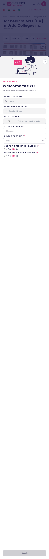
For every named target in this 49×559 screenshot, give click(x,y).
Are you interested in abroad (21, 146)
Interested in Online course (20, 153)
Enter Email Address (16, 106)
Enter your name (13, 96)
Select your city (14, 136)
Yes (9, 149)
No (17, 149)
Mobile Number (12, 116)
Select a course (13, 126)
